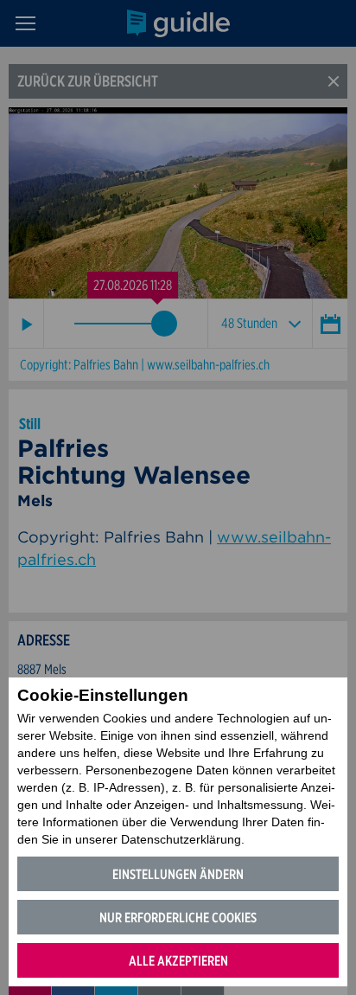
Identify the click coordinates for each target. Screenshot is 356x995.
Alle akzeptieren (178, 961)
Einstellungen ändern (178, 874)
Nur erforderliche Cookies (178, 917)
